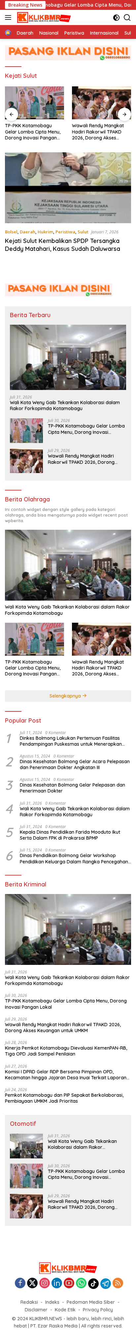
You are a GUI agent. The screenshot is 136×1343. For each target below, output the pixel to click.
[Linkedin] (56, 1283)
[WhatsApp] (81, 1283)
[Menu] (9, 17)
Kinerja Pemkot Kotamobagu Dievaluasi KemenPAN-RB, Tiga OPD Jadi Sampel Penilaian (66, 1051)
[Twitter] (32, 1283)
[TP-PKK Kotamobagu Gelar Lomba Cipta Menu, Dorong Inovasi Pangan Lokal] (34, 103)
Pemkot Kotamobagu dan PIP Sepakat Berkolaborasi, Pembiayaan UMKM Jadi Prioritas (64, 1098)
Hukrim (45, 232)
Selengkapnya (66, 696)
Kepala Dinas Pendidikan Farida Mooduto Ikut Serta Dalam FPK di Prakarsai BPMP (70, 835)
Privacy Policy (98, 1310)
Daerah (27, 232)
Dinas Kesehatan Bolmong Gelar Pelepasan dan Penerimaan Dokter (72, 788)
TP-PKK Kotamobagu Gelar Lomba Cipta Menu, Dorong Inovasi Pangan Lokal (32, 132)
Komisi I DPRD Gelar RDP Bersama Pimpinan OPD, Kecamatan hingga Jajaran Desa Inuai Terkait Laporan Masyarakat (65, 1075)
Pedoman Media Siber (91, 1302)
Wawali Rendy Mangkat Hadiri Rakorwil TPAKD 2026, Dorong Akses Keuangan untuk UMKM (98, 132)
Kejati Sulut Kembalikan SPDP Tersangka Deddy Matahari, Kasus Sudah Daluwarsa (62, 244)
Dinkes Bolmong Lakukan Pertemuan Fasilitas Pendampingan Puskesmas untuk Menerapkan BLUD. (71, 741)
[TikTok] (93, 1283)
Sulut (83, 232)
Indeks (52, 1302)
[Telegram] (105, 1283)
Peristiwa (65, 232)
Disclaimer (36, 1310)
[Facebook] (20, 1283)
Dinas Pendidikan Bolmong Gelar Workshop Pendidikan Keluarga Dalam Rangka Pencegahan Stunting (74, 858)
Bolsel (11, 232)
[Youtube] (69, 1283)
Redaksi (29, 1302)
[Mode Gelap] (116, 17)
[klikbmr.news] (43, 17)
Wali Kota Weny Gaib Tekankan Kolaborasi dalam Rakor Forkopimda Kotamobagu (65, 405)
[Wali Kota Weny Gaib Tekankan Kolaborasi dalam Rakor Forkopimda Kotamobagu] (68, 357)
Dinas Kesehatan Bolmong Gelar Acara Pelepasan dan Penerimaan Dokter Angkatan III (75, 764)
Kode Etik (65, 1310)
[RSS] (118, 1283)
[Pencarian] (127, 17)
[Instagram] (44, 1283)
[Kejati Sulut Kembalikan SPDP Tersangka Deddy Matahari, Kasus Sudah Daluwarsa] (68, 187)
